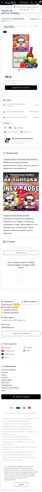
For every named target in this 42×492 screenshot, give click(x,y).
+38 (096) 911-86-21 (11, 310)
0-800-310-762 (6, 304)
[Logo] (10, 2)
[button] (19, 69)
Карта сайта (5, 382)
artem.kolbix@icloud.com (20, 439)
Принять (21, 484)
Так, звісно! (24, 10)
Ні (32, 10)
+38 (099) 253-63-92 (10, 307)
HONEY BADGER (18, 18)
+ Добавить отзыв (21, 253)
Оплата (3, 374)
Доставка (4, 372)
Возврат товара (6, 380)
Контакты (4, 377)
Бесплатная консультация (22, 138)
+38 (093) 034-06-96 (11, 312)
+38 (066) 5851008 (20, 437)
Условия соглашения (8, 369)
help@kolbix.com (7, 327)
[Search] (36, 2)
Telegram (29, 347)
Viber (28, 350)
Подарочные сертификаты (10, 387)
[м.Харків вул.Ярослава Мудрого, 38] (21, 295)
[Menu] (2, 2)
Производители (6, 385)
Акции (3, 390)
